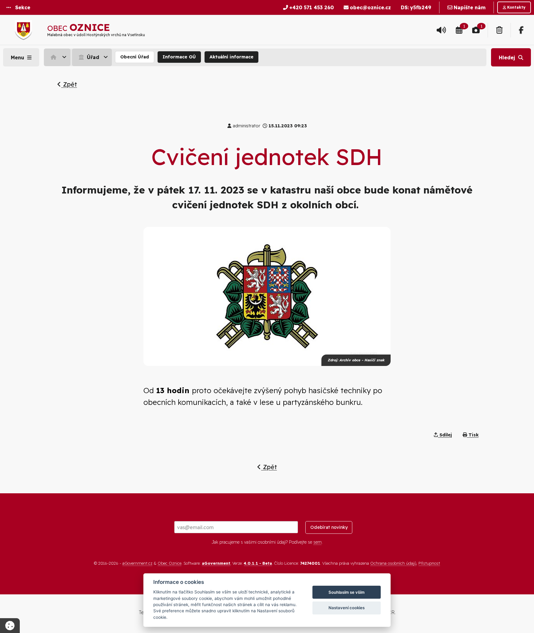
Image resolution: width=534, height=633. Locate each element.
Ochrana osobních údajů (393, 563)
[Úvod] (57, 57)
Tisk (473, 435)
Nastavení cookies (346, 607)
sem (317, 542)
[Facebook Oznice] (521, 30)
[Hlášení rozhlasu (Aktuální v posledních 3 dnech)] (441, 30)
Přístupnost (429, 563)
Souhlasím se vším (346, 592)
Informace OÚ (179, 57)
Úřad (92, 57)
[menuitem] (58, 57)
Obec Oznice (169, 563)
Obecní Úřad (134, 57)
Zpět (69, 84)
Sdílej (445, 435)
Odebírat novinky (329, 527)
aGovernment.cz (137, 563)
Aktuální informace (231, 57)
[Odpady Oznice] (499, 30)
